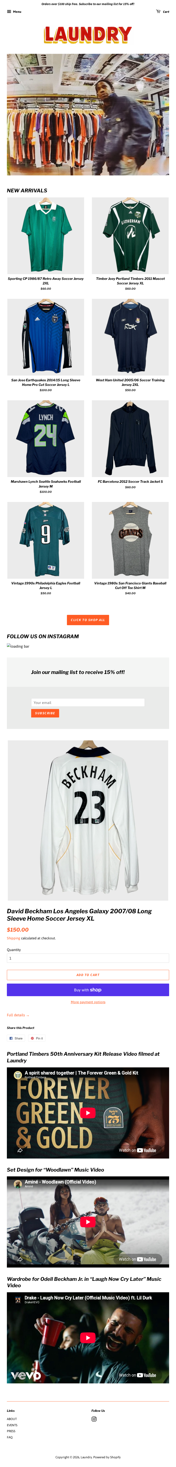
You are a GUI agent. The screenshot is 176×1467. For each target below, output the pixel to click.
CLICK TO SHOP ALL (88, 620)
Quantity (14, 950)
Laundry (86, 1457)
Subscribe (45, 713)
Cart (165, 12)
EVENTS (12, 1425)
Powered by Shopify (107, 1457)
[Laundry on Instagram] (93, 1420)
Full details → (18, 1015)
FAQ (10, 1437)
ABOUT (12, 1419)
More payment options (88, 1002)
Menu (16, 12)
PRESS (11, 1431)
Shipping (13, 938)
